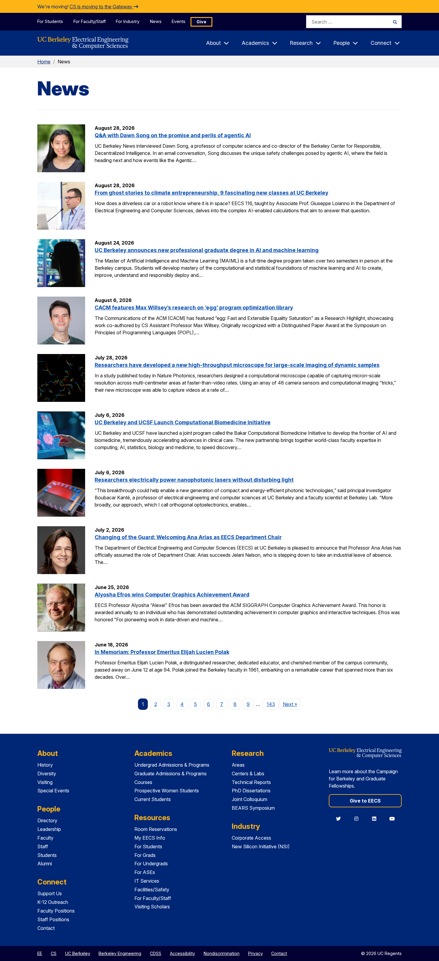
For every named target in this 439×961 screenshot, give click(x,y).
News (156, 21)
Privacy (255, 953)
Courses (143, 782)
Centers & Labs (248, 774)
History (45, 765)
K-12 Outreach (52, 902)
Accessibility (182, 953)
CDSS (155, 953)
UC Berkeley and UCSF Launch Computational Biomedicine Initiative (183, 422)
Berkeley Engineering (120, 953)
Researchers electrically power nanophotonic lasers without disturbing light (194, 480)
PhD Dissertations (251, 791)
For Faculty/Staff (89, 21)
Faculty (45, 838)
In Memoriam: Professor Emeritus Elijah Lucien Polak (162, 652)
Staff (42, 846)
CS (53, 953)
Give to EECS (365, 801)
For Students (50, 21)
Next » (292, 704)
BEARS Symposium (253, 808)
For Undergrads (151, 864)
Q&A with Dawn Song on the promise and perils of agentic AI (173, 135)
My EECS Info (149, 838)
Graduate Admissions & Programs (170, 774)
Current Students (152, 799)
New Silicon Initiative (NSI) (261, 846)
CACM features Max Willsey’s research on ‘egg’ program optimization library (194, 307)
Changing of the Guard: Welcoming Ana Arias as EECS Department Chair (188, 537)
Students (47, 855)
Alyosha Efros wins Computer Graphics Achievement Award (172, 594)
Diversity (46, 774)
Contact (46, 928)
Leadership (49, 829)
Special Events (53, 791)
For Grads (145, 855)
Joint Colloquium (249, 799)
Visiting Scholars (152, 907)
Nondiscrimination (222, 953)
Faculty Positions (56, 911)
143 (271, 704)
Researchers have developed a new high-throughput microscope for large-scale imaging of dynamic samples (237, 365)
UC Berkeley (77, 953)
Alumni (44, 864)
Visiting (45, 782)
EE (39, 953)
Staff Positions (53, 919)
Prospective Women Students (166, 791)
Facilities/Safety (151, 890)
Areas (238, 765)
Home (43, 62)
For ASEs (144, 872)
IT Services (146, 881)
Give (201, 21)
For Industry (127, 21)
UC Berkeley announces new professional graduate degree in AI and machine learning (207, 250)
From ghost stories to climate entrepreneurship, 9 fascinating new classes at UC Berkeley (211, 193)
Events (178, 21)
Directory (47, 820)
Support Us (49, 893)
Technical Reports (251, 782)
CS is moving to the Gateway (101, 7)
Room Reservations (155, 829)
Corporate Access (251, 838)
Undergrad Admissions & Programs (171, 765)
